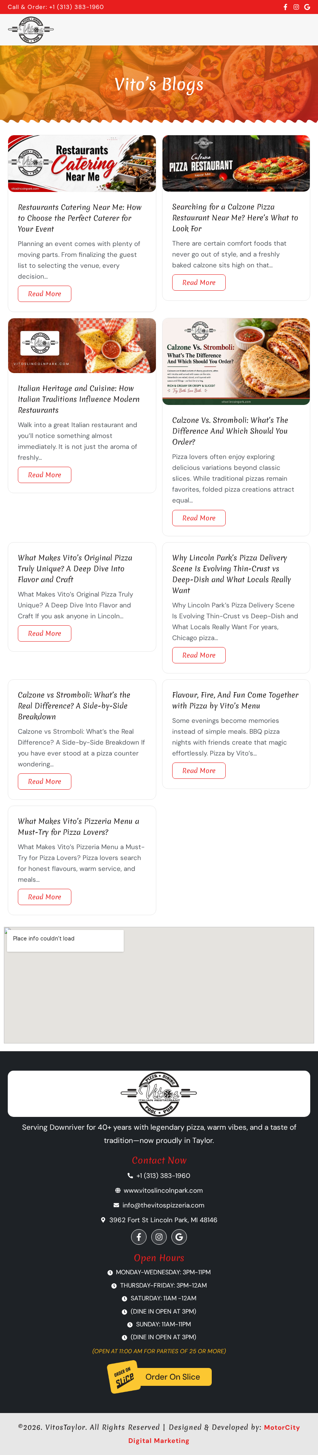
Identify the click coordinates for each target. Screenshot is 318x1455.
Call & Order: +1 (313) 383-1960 (56, 7)
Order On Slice (172, 1376)
